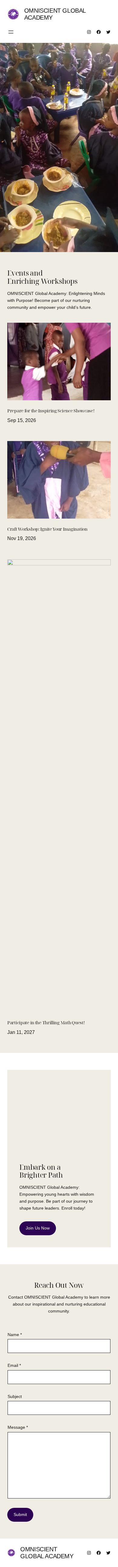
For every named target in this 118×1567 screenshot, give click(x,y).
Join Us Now (38, 1228)
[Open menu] (11, 32)
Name (15, 1334)
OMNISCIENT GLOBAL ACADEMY (46, 1552)
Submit (20, 1514)
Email (14, 1365)
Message (18, 1427)
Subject (15, 1396)
